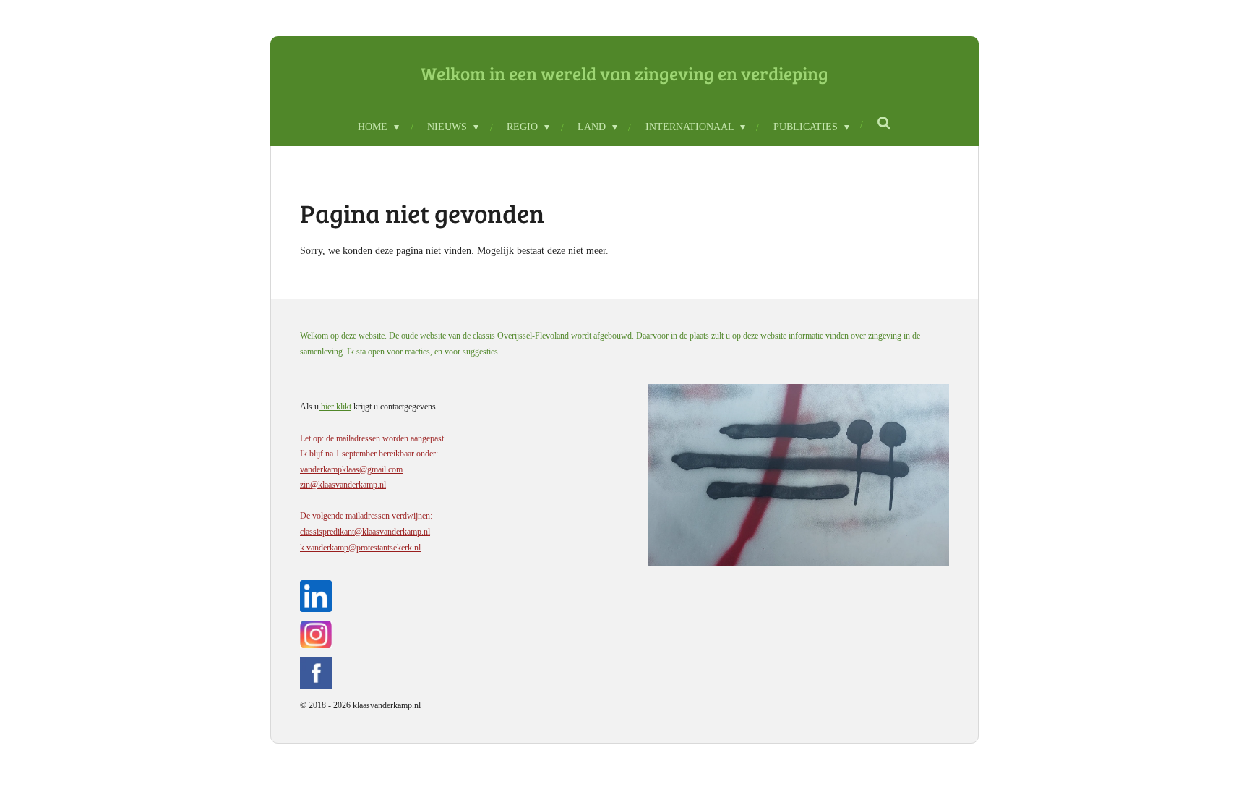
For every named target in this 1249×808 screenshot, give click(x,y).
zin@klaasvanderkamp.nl (343, 485)
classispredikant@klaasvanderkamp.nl (365, 532)
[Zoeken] (885, 124)
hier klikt (335, 406)
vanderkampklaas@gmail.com (351, 469)
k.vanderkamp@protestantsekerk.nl (360, 548)
